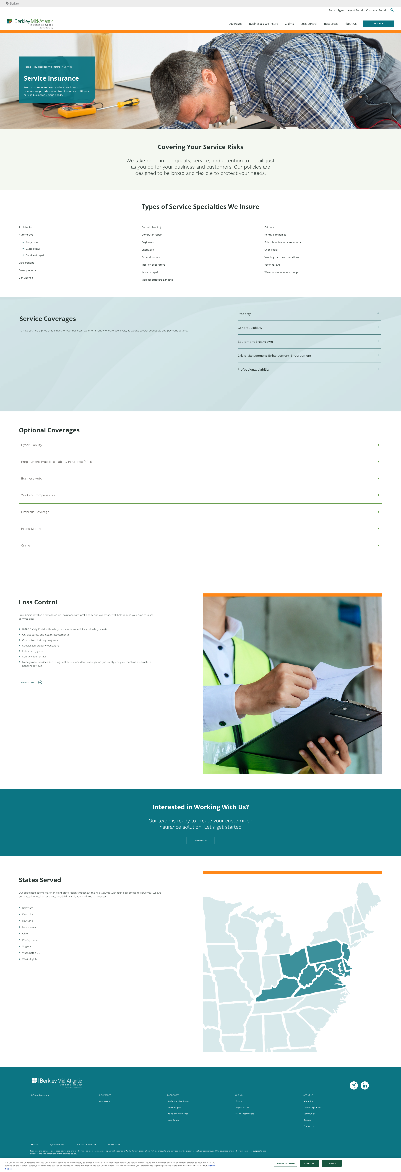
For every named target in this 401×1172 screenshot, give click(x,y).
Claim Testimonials (244, 1114)
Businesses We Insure (47, 66)
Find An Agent (174, 1107)
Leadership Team (312, 1107)
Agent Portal (355, 10)
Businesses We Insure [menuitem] (263, 24)
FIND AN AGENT (200, 840)
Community (309, 1114)
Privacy (34, 1144)
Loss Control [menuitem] (309, 24)
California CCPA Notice (86, 1144)
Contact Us (309, 1126)
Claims (238, 1101)
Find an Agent (336, 10)
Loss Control (173, 1120)
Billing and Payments (177, 1114)
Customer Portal (376, 10)
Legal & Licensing (56, 1144)
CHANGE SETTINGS (285, 1163)
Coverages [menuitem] (235, 24)
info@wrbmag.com (40, 1095)
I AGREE (332, 1163)
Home (27, 66)
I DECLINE (309, 1163)
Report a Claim (242, 1107)
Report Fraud (114, 1144)
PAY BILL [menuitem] (378, 23)
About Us (308, 1101)
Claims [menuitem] (289, 24)
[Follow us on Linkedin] (365, 1085)
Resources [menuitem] (331, 24)
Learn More (27, 682)
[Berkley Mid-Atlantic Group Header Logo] (30, 24)
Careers (307, 1120)
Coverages (104, 1101)
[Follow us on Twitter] (352, 1085)
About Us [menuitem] (351, 24)
